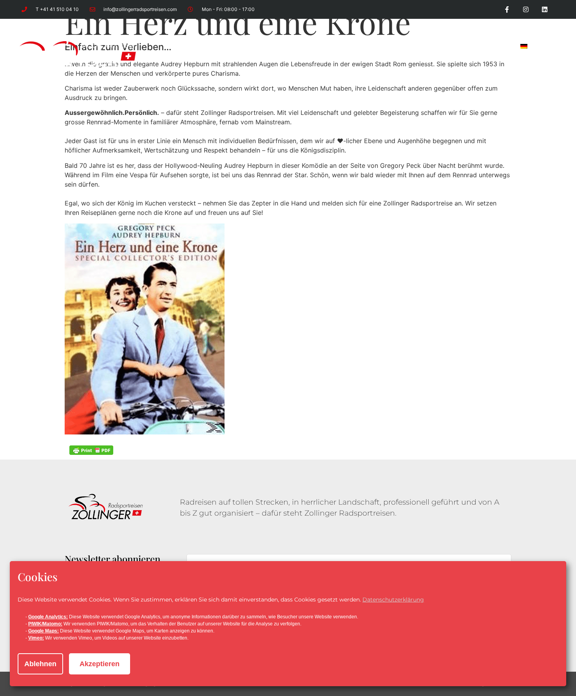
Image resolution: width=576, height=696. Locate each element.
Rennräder (354, 46)
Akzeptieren (100, 664)
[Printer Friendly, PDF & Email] (91, 450)
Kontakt (490, 46)
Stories (448, 46)
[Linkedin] (544, 9)
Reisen (220, 46)
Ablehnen (40, 664)
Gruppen (303, 46)
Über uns (404, 46)
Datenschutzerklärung (393, 599)
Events (260, 46)
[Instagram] (525, 9)
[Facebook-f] (507, 9)
